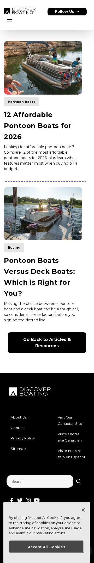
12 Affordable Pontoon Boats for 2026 (38, 126)
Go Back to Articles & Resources (47, 342)
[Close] (83, 510)
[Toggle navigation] (9, 19)
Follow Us (64, 11)
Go (78, 481)
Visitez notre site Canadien (70, 437)
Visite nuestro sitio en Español (71, 454)
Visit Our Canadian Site (70, 420)
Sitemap (18, 448)
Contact (18, 428)
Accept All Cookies (47, 547)
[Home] (20, 11)
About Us (19, 417)
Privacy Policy (23, 438)
